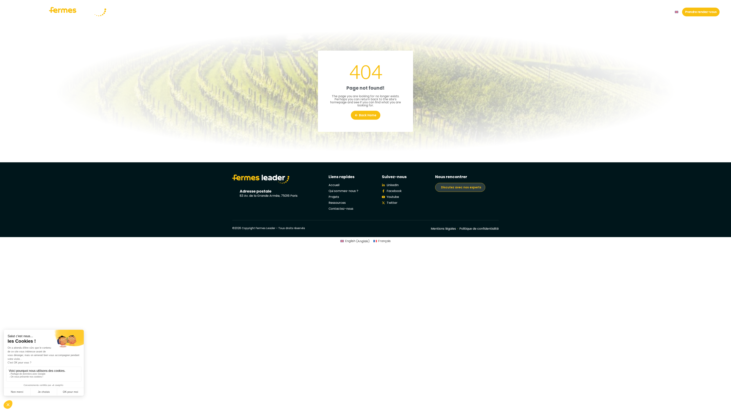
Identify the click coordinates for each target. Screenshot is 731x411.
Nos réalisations (556, 12)
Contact (664, 12)
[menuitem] (676, 12)
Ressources (640, 12)
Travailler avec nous (608, 12)
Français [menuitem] (384, 241)
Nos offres (580, 12)
